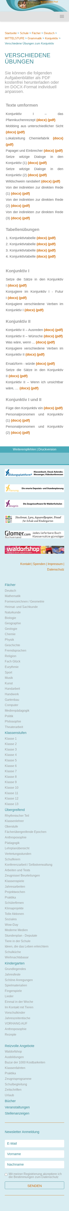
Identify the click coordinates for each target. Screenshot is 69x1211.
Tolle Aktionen (14, 913)
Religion (10, 656)
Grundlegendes (15, 969)
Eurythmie (12, 667)
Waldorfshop (13, 1051)
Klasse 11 (11, 793)
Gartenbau (12, 699)
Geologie (11, 628)
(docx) (41, 120)
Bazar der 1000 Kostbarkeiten (25, 1062)
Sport (8, 672)
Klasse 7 (11, 771)
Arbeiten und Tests (17, 870)
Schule (24, 33)
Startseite (11, 33)
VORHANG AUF (16, 1023)
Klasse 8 (11, 776)
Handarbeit (12, 688)
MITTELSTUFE (14, 38)
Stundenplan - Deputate (21, 935)
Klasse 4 (11, 754)
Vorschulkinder (15, 1012)
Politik (9, 716)
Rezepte (10, 1034)
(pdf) (51, 120)
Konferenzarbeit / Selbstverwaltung (28, 864)
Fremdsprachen (15, 650)
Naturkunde (13, 612)
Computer (11, 705)
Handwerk (12, 694)
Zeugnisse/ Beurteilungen (22, 875)
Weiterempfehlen (24, 449)
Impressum (55, 564)
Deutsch (49, 33)
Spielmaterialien (16, 985)
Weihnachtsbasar (17, 957)
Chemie (10, 634)
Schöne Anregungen (19, 980)
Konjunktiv (51, 38)
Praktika (10, 897)
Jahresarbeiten (15, 886)
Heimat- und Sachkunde (21, 606)
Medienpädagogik (17, 710)
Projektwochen (15, 892)
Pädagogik (12, 843)
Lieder (9, 996)
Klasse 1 (11, 738)
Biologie (10, 618)
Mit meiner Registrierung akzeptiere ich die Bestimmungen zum (35, 1175)
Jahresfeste (13, 974)
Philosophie (13, 721)
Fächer (36, 33)
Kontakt (25, 564)
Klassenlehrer (14, 821)
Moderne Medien (16, 930)
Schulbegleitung (16, 1084)
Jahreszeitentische (17, 1018)
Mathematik (13, 596)
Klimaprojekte (14, 908)
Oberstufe (11, 826)
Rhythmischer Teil (17, 815)
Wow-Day (11, 924)
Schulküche (13, 952)
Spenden (39, 564)
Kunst (9, 683)
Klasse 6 (11, 765)
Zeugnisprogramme (18, 1078)
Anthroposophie (15, 837)
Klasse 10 (11, 787)
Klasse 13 (11, 804)
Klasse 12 (11, 798)
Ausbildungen (14, 1057)
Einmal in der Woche (19, 1001)
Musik (9, 677)
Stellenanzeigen (17, 1113)
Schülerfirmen (14, 902)
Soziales (11, 919)
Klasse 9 (11, 782)
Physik (9, 639)
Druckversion (47, 449)
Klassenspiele (14, 881)
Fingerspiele (13, 990)
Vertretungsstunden (18, 853)
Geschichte (12, 645)
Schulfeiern (12, 859)
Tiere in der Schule (17, 941)
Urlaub (9, 1095)
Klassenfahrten (15, 1068)
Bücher (10, 1101)
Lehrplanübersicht (17, 848)
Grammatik (35, 38)
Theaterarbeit (14, 727)
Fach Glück (12, 661)
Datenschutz (55, 569)
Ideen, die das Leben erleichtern (26, 946)
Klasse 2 (11, 744)
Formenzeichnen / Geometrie (24, 601)
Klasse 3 (11, 749)
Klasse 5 (11, 760)
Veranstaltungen (17, 1107)
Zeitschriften (13, 1089)
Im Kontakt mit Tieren (19, 1007)
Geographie (13, 623)
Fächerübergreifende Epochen (25, 831)
